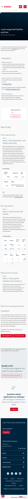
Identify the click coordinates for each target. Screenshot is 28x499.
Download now (15, 116)
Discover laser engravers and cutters (11, 375)
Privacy (6, 478)
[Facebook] (16, 473)
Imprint (12, 478)
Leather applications (7, 335)
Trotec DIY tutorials (19, 335)
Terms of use (20, 478)
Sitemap (21, 485)
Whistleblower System (10, 485)
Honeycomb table (7, 84)
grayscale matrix (19, 196)
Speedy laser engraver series (13, 89)
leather (15, 48)
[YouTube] (20, 473)
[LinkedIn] (12, 473)
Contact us (14, 409)
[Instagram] (8, 473)
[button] (2, 496)
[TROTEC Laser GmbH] (7, 7)
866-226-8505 (23, 448)
